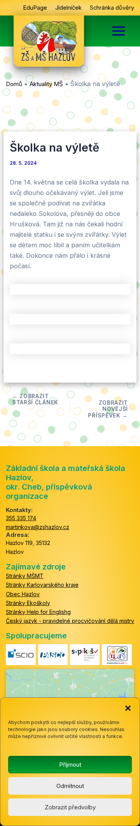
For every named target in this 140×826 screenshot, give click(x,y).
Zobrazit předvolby (70, 807)
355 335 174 (21, 518)
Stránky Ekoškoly (28, 603)
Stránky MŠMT (25, 576)
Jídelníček (68, 7)
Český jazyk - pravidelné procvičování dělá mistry (70, 620)
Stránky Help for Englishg (38, 612)
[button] (128, 707)
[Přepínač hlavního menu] (118, 31)
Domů (14, 84)
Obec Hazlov (23, 594)
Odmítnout (70, 786)
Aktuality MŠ (46, 84)
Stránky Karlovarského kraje (42, 584)
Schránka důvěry (112, 7)
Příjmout (70, 764)
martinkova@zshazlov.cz (37, 527)
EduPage (35, 7)
